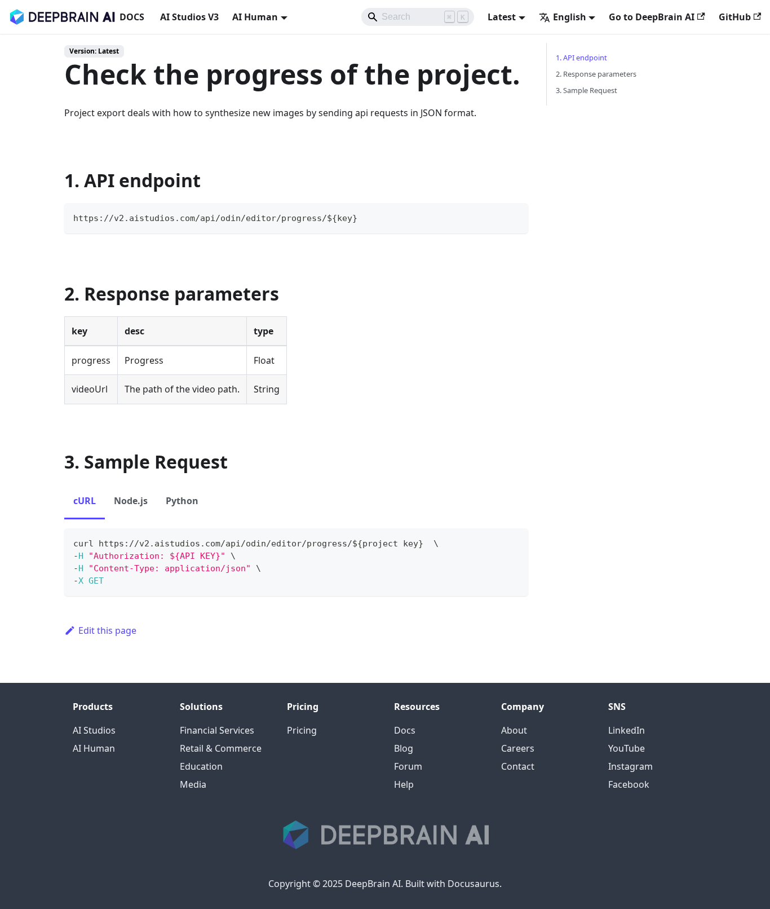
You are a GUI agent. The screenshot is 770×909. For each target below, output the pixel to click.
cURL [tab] (84, 501)
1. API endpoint (581, 57)
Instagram (630, 766)
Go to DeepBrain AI (651, 17)
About (514, 730)
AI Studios (94, 730)
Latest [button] (502, 17)
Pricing (302, 730)
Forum (408, 766)
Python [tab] (182, 501)
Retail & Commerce (221, 748)
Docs (404, 730)
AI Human (94, 748)
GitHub (735, 17)
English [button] (569, 17)
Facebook (628, 784)
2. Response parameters (596, 74)
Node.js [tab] (131, 501)
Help (404, 784)
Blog (403, 748)
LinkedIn (626, 730)
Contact (517, 766)
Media (193, 784)
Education (201, 766)
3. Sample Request (586, 90)
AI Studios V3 (189, 17)
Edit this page (107, 630)
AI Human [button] (255, 17)
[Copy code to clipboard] (514, 217)
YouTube (626, 748)
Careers (517, 748)
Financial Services (217, 730)
